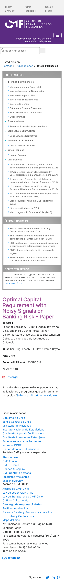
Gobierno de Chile (13, 417)
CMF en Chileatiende (15, 500)
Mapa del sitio (11, 520)
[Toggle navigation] (57, 35)
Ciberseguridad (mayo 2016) (25, 208)
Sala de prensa (49, 8)
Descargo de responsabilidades (22, 504)
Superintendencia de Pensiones (21, 441)
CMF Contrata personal (17, 472)
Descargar (11, 377)
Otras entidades (30, 8)
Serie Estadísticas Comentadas (26, 112)
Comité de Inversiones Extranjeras (23, 437)
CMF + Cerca (10, 465)
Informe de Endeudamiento (24, 99)
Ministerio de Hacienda (16, 425)
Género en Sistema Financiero (26, 108)
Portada (7, 66)
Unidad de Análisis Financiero (20, 449)
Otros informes (17, 116)
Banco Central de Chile (16, 421)
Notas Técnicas (18, 155)
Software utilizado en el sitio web (37, 395)
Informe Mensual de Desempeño (27, 91)
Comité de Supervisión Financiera (23, 433)
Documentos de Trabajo (22, 145)
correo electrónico (13, 283)
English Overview (9, 8)
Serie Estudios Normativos (23, 136)
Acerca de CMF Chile (15, 488)
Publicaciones (24, 66)
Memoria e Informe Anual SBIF (26, 87)
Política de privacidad (16, 508)
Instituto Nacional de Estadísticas (23, 429)
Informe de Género (20, 104)
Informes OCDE (12, 445)
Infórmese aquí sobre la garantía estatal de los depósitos (33, 40)
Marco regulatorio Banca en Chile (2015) (31, 212)
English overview (12, 480)
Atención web (10, 457)
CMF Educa (9, 461)
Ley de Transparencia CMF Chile (22, 496)
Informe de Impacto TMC (23, 95)
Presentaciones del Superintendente (28, 126)
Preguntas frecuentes (15, 476)
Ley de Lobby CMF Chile (17, 492)
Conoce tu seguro (13, 469)
